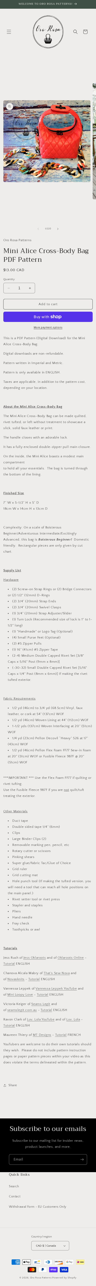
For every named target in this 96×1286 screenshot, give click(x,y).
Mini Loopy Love (20, 994)
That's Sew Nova (57, 973)
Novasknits (16, 979)
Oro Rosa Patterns (41, 1277)
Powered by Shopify (64, 1277)
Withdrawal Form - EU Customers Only (37, 1207)
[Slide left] (38, 229)
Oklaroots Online (71, 958)
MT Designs (42, 1035)
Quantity (9, 279)
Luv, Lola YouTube (40, 1019)
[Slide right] (58, 229)
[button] (9, 32)
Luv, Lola (73, 1019)
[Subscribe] (82, 1159)
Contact (14, 1196)
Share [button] (12, 1085)
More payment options (48, 327)
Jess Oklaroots (34, 958)
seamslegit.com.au (22, 1010)
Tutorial (9, 964)
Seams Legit (40, 1004)
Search (14, 1186)
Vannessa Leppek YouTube (56, 988)
